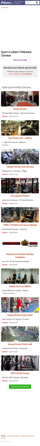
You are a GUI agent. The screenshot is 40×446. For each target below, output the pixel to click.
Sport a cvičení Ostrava (20, 386)
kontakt (3, 438)
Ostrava (5, 7)
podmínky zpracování (27, 436)
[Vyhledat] (36, 2)
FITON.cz (3, 436)
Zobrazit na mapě (20, 60)
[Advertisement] (20, 29)
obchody (9, 436)
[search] (30, 2)
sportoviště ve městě (20, 74)
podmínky (17, 436)
